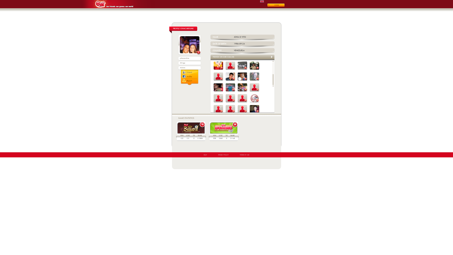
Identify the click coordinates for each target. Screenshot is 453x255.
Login (276, 5)
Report (189, 81)
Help (205, 155)
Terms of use (244, 155)
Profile (189, 77)
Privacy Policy (223, 155)
